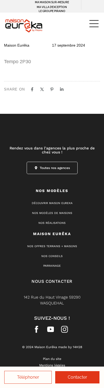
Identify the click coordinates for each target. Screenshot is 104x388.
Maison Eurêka (16, 45)
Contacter (77, 377)
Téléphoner (28, 377)
